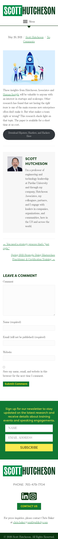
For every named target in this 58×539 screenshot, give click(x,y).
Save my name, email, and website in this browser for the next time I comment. (25, 373)
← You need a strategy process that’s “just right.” (26, 246)
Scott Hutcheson (35, 37)
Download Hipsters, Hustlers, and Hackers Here (29, 134)
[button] (29, 447)
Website (7, 352)
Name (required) (12, 322)
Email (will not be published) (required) (24, 337)
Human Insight (11, 94)
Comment (8, 281)
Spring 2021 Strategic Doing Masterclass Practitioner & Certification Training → (33, 257)
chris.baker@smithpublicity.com (30, 522)
